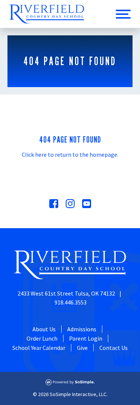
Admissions (81, 329)
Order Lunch (42, 338)
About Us (44, 329)
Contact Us (113, 347)
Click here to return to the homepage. (70, 154)
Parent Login (85, 338)
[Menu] (123, 14)
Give (82, 347)
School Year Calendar (38, 347)
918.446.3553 (71, 302)
